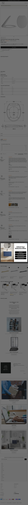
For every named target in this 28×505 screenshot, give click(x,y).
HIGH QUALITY (21, 252)
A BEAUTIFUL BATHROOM (20, 256)
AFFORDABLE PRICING (21, 258)
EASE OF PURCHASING (21, 254)
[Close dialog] (26, 244)
